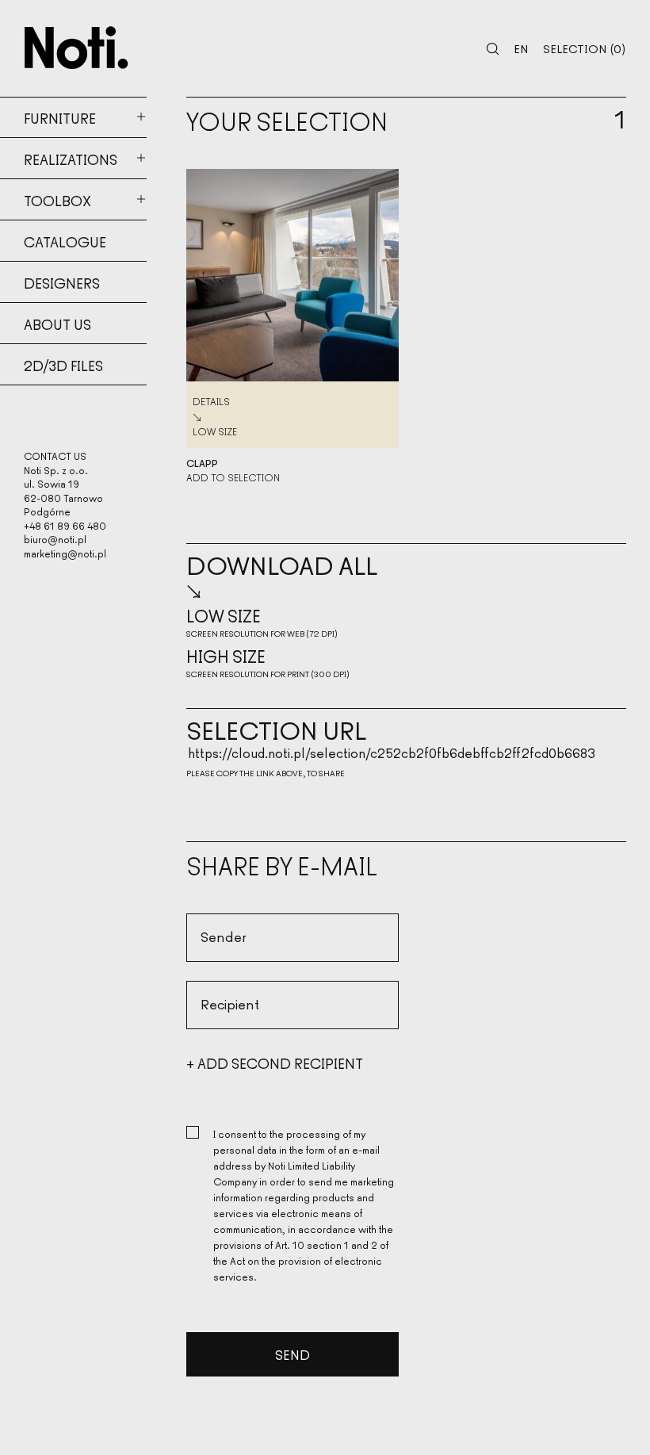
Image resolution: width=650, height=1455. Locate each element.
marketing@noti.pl (65, 553)
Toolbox (57, 199)
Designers (62, 282)
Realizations (70, 158)
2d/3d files (63, 364)
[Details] (292, 275)
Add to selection (233, 477)
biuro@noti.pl (55, 539)
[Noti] (76, 47)
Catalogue (65, 241)
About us (57, 323)
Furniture (60, 117)
